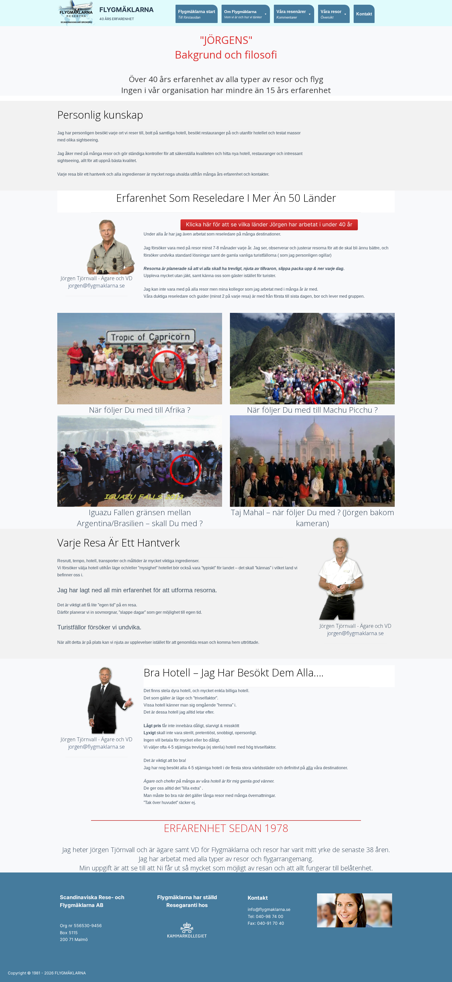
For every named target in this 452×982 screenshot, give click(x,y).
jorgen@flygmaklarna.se (96, 285)
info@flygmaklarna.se (269, 909)
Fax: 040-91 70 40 (266, 923)
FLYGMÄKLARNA (126, 10)
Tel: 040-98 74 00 (265, 916)
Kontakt (364, 14)
